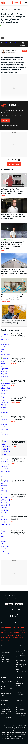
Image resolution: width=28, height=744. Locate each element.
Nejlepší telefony (5, 707)
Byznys (8, 9)
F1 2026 (17, 690)
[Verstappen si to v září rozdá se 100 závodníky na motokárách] (5, 522)
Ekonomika (19, 700)
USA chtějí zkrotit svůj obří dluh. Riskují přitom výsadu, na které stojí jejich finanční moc (13, 297)
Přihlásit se (15, 125)
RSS (15, 598)
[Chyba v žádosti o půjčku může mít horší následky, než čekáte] (6, 447)
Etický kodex (6, 740)
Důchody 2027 (19, 711)
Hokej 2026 (18, 685)
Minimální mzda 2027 (21, 713)
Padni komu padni (5, 691)
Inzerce (20, 595)
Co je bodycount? (5, 664)
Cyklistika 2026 (19, 694)
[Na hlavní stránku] (3, 2)
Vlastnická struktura (18, 736)
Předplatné (8, 598)
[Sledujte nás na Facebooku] (12, 609)
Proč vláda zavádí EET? (6, 688)
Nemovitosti (9, 632)
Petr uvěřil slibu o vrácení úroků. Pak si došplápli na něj (14, 322)
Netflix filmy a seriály (6, 717)
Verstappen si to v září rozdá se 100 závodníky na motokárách (19, 518)
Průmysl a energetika (17, 9)
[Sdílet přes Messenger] (15, 160)
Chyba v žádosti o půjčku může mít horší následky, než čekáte (18, 442)
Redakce (13, 595)
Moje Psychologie (6, 627)
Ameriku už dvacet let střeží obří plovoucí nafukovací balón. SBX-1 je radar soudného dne (18, 418)
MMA (17, 681)
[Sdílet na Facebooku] (9, 160)
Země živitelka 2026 (20, 715)
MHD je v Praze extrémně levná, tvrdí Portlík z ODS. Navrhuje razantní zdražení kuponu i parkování (12, 245)
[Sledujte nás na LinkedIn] (5, 609)
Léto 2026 (18, 646)
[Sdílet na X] (12, 160)
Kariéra (21, 598)
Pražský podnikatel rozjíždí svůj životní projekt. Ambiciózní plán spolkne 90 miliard (13, 217)
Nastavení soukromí (8, 736)
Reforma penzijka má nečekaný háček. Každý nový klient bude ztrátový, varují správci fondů (12, 191)
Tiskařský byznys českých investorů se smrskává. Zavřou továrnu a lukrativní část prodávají (14, 272)
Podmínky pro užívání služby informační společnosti (14, 732)
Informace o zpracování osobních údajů (11, 734)
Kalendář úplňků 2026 (6, 662)
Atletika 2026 (19, 692)
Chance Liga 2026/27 (8, 640)
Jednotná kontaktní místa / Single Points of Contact (13, 738)
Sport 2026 (19, 677)
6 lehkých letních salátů (21, 672)
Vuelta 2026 (18, 640)
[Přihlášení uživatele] (22, 2)
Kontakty (5, 595)
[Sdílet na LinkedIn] (19, 160)
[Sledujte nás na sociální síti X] (9, 609)
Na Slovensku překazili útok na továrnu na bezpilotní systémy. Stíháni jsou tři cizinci (18, 496)
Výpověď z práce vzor (6, 693)
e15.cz (2, 9)
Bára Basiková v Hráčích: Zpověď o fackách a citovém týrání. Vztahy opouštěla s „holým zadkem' (18, 532)
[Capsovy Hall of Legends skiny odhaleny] (5, 485)
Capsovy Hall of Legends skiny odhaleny (17, 481)
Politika (3, 677)
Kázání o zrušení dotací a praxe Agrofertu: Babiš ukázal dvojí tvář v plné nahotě (18, 360)
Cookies (23, 734)
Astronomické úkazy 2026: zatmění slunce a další (21, 660)
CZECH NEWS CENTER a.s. (20, 724)
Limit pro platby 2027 (21, 709)
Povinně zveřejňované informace (17, 740)
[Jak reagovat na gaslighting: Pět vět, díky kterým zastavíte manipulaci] (5, 405)
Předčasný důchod (20, 704)
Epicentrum (4, 650)
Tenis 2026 (18, 688)
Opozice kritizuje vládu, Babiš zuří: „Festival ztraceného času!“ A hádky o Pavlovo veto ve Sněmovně (19, 335)
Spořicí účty (18, 707)
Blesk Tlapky (15, 627)
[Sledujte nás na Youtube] (19, 609)
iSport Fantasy (10, 630)
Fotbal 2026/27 (19, 683)
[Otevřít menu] (25, 2)
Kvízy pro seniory (5, 659)
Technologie (4, 700)
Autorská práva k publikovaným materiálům (13, 730)
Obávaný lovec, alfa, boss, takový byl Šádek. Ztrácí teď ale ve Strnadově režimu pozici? (18, 460)
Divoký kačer (4, 695)
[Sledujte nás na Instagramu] (15, 609)
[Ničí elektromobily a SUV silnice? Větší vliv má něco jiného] (5, 386)
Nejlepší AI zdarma (5, 709)
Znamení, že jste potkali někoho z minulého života (21, 655)
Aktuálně (3, 646)
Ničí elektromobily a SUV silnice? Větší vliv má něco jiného (18, 381)
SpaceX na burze (5, 704)
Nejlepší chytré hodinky (6, 711)
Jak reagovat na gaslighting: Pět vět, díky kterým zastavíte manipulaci (18, 398)
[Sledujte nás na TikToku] (22, 609)
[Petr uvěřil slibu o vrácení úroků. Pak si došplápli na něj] (14, 312)
